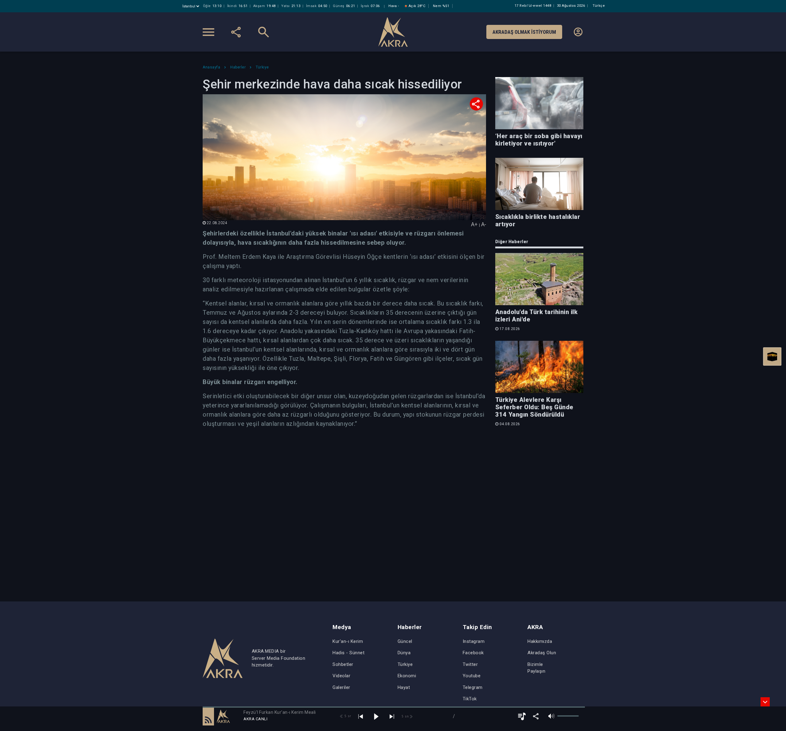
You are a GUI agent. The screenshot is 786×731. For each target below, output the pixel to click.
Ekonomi (407, 676)
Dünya (404, 652)
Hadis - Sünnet (348, 652)
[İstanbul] (191, 6)
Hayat (404, 687)
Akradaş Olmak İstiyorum (524, 32)
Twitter (470, 664)
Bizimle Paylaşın (536, 668)
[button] (208, 716)
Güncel (405, 641)
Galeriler (341, 687)
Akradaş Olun (541, 652)
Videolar (341, 676)
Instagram (474, 641)
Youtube (472, 676)
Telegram (473, 687)
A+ (474, 224)
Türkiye (405, 664)
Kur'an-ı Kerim (348, 641)
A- (483, 224)
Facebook (473, 652)
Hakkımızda (539, 641)
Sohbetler (343, 664)
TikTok (470, 699)
